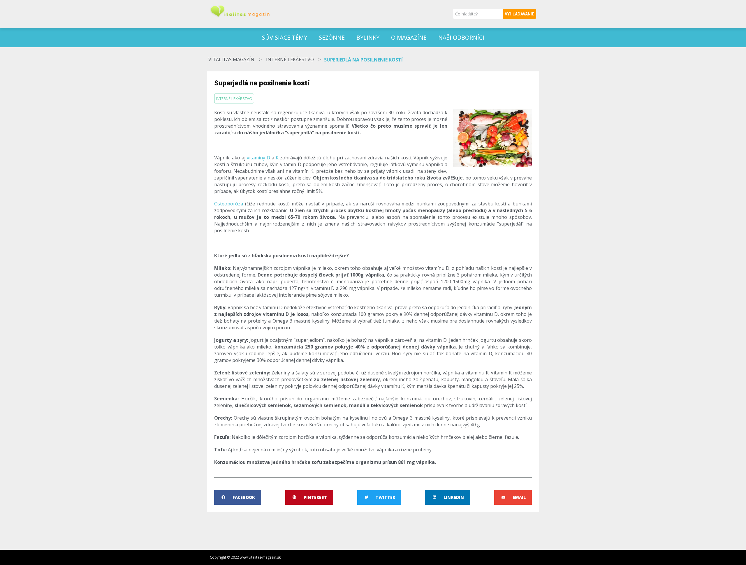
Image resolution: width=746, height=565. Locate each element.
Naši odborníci (461, 37)
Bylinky (367, 37)
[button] (237, 497)
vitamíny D (258, 157)
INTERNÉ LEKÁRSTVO (290, 59)
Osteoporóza (228, 203)
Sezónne (332, 37)
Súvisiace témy (284, 37)
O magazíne (409, 37)
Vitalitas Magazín (231, 59)
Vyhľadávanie (519, 14)
